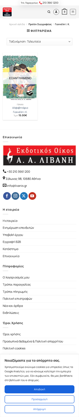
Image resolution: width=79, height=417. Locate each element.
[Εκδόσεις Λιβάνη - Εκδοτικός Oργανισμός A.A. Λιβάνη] (15, 11)
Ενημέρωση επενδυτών (18, 228)
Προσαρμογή (39, 399)
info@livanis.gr (17, 186)
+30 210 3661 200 (18, 172)
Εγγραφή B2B (12, 242)
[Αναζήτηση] (49, 11)
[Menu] (73, 12)
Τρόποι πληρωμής (15, 292)
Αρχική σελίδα (17, 24)
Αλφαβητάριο (20, 107)
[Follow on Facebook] (7, 196)
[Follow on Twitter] (24, 196)
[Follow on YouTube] (32, 196)
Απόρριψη (39, 409)
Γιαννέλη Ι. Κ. (20, 112)
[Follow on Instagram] (15, 196)
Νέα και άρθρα (13, 306)
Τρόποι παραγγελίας (17, 284)
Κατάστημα (10, 249)
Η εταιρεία (10, 221)
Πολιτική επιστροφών (17, 299)
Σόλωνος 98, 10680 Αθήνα (23, 179)
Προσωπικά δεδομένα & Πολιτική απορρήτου (33, 341)
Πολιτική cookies (14, 348)
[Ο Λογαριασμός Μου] (56, 12)
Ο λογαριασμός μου (16, 277)
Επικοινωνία (11, 256)
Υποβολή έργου (13, 235)
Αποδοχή (39, 389)
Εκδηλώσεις (11, 313)
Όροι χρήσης (12, 334)
